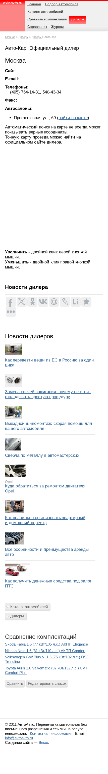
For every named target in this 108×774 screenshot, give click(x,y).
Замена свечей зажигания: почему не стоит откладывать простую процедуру (48, 394)
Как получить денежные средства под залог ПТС (48, 583)
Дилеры (23, 36)
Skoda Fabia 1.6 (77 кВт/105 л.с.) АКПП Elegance (46, 644)
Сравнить (15, 683)
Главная (10, 36)
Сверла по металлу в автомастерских (42, 455)
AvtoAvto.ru (12, 4)
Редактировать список (47, 683)
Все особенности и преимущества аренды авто (47, 552)
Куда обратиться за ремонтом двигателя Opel (45, 488)
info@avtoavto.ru (19, 738)
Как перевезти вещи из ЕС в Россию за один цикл (49, 363)
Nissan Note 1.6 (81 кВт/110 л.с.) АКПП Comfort (45, 651)
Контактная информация (51, 733)
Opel (9, 482)
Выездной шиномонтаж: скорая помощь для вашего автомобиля (48, 426)
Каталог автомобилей (29, 607)
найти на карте (73, 117)
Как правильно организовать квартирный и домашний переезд (45, 520)
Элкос (43, 742)
